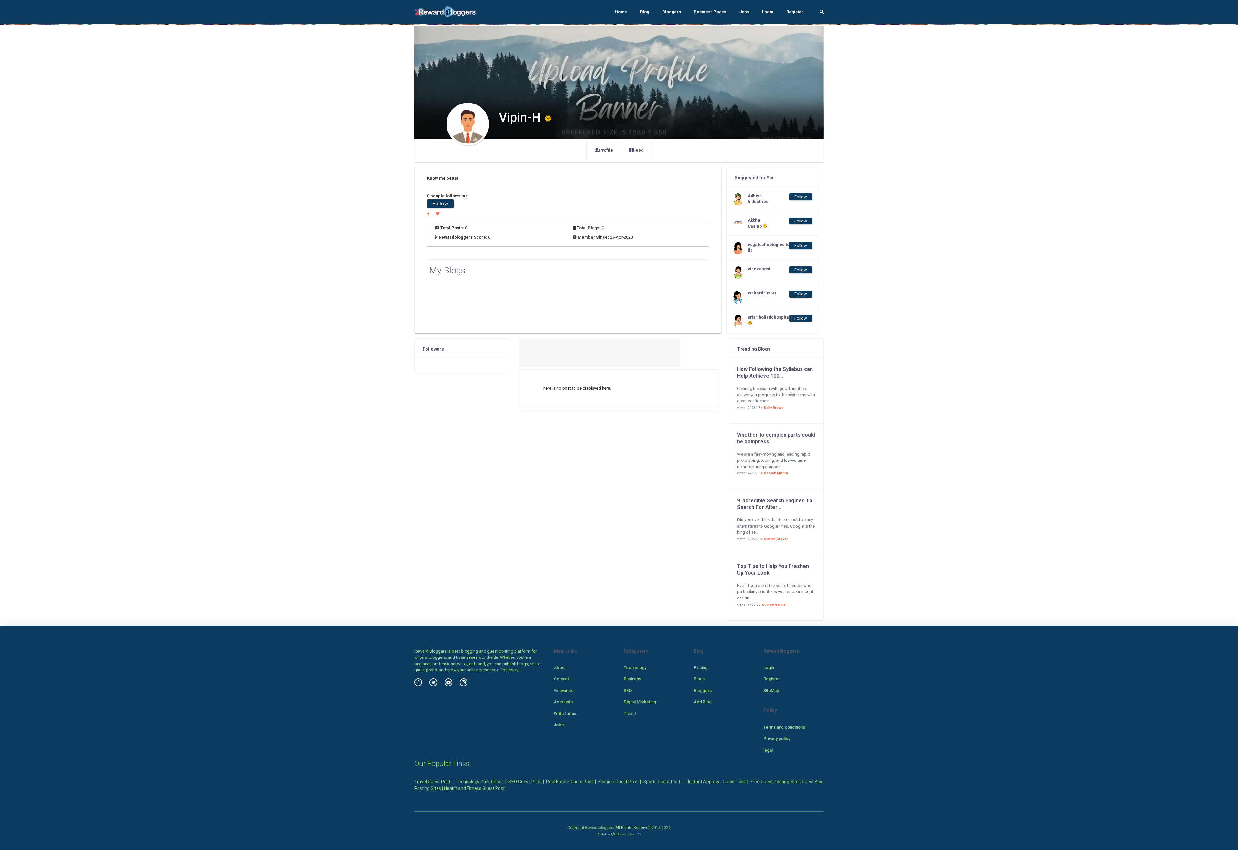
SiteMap (771, 690)
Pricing (701, 667)
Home (621, 11)
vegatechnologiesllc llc (760, 247)
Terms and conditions (784, 727)
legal (768, 750)
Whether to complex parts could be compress (776, 438)
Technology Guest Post (479, 781)
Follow (440, 203)
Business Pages (710, 11)
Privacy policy (776, 738)
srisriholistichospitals (760, 317)
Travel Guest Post (432, 781)
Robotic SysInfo (629, 834)
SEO (628, 690)
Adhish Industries (758, 198)
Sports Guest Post (661, 781)
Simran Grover (776, 539)
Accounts (563, 701)
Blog (644, 11)
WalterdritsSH (760, 293)
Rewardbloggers (599, 827)
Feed (639, 150)
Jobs (744, 11)
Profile (606, 150)
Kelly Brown (773, 408)
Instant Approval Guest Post (716, 781)
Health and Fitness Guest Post (474, 788)
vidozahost (759, 268)
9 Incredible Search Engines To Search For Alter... (774, 504)
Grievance (564, 690)
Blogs (699, 679)
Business (632, 679)
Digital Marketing (640, 701)
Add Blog (703, 701)
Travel (630, 713)
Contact (561, 679)
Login (767, 11)
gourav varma (773, 604)
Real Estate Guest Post (569, 781)
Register (794, 11)
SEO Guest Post (524, 781)
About (559, 667)
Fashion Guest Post (618, 781)
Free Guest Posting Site (774, 781)
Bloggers (671, 11)
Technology (635, 667)
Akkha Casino (755, 223)
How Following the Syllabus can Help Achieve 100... (775, 372)
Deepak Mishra (776, 473)
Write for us (565, 713)
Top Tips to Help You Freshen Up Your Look (773, 569)
